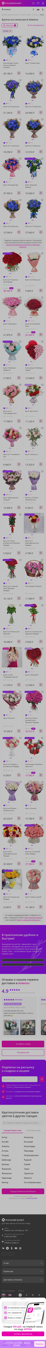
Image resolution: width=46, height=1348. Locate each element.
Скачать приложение (23, 1334)
